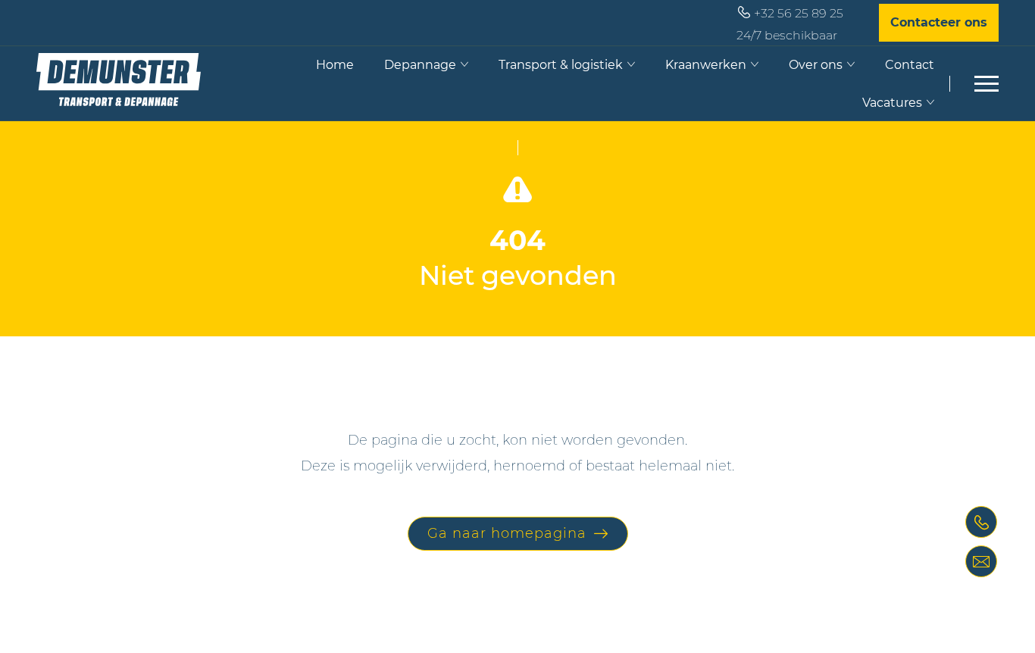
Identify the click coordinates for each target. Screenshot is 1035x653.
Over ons (816, 65)
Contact (909, 65)
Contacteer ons (938, 22)
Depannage (420, 65)
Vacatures (892, 102)
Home (335, 65)
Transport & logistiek (561, 65)
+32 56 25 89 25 (798, 13)
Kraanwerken (705, 65)
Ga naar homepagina (506, 533)
